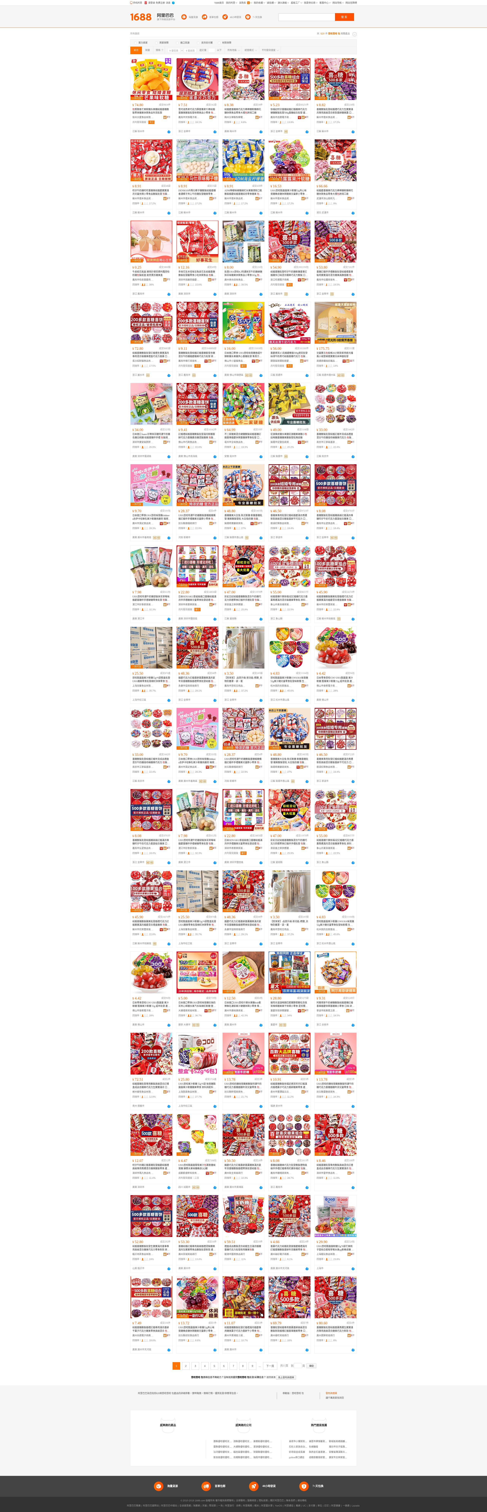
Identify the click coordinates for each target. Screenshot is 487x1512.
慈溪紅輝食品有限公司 (281, 523)
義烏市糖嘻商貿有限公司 (281, 1173)
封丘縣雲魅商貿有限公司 (327, 1092)
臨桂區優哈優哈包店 (243, 1452)
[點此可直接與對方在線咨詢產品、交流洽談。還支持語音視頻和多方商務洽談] (168, 132)
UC (304, 1505)
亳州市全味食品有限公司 (234, 442)
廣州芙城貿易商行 (187, 1254)
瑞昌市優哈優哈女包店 (264, 1457)
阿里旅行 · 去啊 (233, 1505)
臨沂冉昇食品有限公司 (142, 1254)
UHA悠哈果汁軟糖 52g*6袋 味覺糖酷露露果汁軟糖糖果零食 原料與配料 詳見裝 (197, 1086)
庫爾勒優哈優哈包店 (263, 1441)
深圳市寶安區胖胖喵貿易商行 (142, 442)
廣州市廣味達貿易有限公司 (234, 1010)
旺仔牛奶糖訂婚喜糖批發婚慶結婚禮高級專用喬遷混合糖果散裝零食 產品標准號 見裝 (150, 1167)
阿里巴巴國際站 (151, 1505)
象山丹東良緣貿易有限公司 (281, 604)
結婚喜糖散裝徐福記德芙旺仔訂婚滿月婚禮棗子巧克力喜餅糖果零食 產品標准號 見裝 (289, 1086)
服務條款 (251, 1500)
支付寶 (311, 1505)
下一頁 (270, 1365)
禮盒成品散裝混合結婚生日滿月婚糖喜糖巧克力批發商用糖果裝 (242, 1248)
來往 (320, 1505)
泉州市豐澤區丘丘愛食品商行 (281, 1092)
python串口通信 (296, 1457)
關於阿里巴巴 (277, 1500)
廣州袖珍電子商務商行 (281, 1254)
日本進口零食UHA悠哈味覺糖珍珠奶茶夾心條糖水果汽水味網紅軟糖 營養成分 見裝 (197, 1004)
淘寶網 (196, 1505)
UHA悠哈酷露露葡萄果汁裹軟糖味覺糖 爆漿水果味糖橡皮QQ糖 (197, 1167)
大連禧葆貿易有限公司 (188, 1010)
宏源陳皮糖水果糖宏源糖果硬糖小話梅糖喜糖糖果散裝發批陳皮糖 (289, 436)
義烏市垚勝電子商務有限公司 (281, 117)
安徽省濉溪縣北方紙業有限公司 (345, 1452)
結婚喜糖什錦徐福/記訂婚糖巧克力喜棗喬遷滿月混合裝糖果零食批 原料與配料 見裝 (289, 598)
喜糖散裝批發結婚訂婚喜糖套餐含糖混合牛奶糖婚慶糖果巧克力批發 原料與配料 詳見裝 (197, 355)
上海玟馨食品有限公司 (142, 685)
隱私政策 (263, 1500)
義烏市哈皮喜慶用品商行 (142, 279)
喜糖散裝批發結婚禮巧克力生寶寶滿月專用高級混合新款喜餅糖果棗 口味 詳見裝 (335, 111)
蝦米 (256, 1505)
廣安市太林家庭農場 (339, 1457)
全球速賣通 (185, 1505)
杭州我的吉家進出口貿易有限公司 (281, 685)
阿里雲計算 (267, 1505)
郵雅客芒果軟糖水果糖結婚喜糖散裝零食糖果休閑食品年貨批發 (150, 111)
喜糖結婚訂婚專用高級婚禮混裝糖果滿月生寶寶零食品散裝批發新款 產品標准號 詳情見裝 (197, 1248)
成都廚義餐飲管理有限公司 (322, 1457)
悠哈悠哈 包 (298, 1393)
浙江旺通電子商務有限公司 (281, 279)
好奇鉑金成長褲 (297, 1452)
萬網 (298, 1505)
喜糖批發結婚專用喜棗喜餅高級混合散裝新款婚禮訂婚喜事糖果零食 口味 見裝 (289, 1329)
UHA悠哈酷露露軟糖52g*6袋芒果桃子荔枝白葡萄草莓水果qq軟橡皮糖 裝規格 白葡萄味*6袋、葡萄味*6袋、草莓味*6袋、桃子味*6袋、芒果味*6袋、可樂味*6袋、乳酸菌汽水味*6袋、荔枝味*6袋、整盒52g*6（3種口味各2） (335, 1248)
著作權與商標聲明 (224, 1500)
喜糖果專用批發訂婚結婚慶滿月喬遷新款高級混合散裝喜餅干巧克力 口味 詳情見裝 (289, 517)
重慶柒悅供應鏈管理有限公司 (281, 1010)
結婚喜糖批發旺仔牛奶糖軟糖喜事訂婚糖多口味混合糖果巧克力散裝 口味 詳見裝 (289, 273)
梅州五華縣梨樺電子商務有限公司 (234, 117)
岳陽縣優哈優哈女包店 (244, 1457)
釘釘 (326, 1505)
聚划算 (212, 1505)
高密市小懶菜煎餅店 (299, 1441)
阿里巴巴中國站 (169, 1505)
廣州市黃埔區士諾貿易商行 (234, 1335)
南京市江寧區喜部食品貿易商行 (327, 442)
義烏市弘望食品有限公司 (327, 523)
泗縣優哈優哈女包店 (243, 1441)
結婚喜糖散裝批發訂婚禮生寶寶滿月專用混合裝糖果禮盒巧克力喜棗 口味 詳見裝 (150, 355)
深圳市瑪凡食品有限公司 (142, 1173)
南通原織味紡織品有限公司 (327, 361)
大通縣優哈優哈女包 (243, 1446)
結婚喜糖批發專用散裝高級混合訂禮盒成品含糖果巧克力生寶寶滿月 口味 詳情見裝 (150, 1086)
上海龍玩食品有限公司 (327, 1254)
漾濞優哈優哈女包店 (263, 1446)
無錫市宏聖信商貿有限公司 (281, 442)
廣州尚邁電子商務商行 (142, 1335)
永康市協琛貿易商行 (188, 685)
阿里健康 (335, 1505)
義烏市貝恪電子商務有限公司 (188, 117)
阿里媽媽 (247, 1505)
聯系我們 (290, 1500)
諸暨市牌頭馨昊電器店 (320, 1441)
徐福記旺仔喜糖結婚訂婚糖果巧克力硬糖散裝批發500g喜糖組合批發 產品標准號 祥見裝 (289, 111)
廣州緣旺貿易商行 (280, 1335)
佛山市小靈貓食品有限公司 (234, 361)
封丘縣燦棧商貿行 (187, 523)
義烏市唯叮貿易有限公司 (188, 361)
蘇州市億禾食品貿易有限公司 (327, 117)
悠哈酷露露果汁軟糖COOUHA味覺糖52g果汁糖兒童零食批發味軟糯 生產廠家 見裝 (289, 680)
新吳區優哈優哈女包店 (224, 1457)
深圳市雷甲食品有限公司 (327, 1173)
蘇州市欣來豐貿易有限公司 (327, 604)
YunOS (278, 1505)
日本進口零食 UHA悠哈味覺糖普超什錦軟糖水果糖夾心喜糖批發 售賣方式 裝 (243, 355)
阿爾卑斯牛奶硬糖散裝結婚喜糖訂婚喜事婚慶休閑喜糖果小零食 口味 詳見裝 (335, 1004)
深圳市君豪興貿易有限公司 (188, 604)
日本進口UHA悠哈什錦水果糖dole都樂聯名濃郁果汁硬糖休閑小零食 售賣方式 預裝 (243, 1004)
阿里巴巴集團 (134, 1505)
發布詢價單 (331, 1393)
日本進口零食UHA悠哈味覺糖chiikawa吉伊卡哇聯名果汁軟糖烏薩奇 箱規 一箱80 (151, 517)
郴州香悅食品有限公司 (142, 1092)
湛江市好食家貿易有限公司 (142, 604)
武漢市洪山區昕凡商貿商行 (327, 198)
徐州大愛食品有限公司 (142, 117)
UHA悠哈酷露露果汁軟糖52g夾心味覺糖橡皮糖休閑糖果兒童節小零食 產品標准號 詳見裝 (289, 192)
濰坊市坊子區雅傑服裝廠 (341, 1446)
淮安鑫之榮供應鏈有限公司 (234, 604)
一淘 (220, 1505)
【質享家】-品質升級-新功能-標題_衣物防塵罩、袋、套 (243, 680)
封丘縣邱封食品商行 (188, 1335)
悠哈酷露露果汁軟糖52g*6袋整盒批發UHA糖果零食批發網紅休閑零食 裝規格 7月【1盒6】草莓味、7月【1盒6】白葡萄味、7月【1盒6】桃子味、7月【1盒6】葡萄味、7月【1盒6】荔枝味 (151, 680)
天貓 (204, 1505)
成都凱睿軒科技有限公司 (188, 1173)
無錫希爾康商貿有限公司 (234, 523)
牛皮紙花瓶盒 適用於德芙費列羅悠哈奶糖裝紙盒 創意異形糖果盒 (150, 273)
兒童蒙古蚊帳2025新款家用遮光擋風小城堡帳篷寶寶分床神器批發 (335, 355)
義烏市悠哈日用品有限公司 (234, 685)
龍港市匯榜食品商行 (234, 1254)
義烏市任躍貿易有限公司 (327, 279)
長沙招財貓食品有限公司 (142, 361)
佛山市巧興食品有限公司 (188, 442)
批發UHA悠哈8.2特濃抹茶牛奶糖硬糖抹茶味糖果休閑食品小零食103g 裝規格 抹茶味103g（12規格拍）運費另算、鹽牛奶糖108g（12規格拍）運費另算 (243, 273)
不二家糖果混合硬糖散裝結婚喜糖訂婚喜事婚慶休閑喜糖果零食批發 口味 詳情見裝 (243, 436)
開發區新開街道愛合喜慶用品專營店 (281, 361)
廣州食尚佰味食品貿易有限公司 (234, 279)
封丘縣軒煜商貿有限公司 (234, 1092)
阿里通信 (289, 1505)
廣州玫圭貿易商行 (233, 1173)
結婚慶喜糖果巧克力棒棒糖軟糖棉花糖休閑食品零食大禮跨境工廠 (242, 111)
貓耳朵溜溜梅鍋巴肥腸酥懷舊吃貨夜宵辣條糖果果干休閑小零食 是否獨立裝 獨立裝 (289, 1004)
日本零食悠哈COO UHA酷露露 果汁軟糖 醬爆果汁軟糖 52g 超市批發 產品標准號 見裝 (335, 680)
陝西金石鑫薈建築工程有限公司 (325, 1452)
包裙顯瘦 (313, 1446)
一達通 (346, 1505)
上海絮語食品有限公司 (188, 1092)
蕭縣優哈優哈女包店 (223, 1441)
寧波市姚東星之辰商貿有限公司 (327, 1010)
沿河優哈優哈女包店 (223, 1452)
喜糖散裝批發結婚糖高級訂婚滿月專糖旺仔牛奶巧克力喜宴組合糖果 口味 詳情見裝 (335, 517)
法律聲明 (240, 1500)
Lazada (356, 1505)
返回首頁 (271, 1377)
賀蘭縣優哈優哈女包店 (264, 1452)
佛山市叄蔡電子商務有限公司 (327, 685)
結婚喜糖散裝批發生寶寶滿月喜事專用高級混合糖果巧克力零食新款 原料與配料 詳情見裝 (150, 1248)
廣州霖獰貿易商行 (326, 1335)
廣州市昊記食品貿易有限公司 (142, 523)
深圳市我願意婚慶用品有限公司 (188, 279)
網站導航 (302, 1500)
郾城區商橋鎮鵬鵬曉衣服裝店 (344, 1441)
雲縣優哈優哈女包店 (223, 1446)
